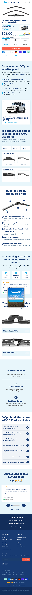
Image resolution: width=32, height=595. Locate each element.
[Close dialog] (23, 289)
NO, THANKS (16, 303)
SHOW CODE (16, 300)
